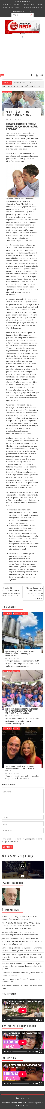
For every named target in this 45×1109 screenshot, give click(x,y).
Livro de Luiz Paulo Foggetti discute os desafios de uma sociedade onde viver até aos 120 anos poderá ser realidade (22, 957)
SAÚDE (40, 8)
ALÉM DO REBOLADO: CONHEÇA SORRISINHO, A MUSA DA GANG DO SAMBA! (11, 592)
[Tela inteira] (40, 1020)
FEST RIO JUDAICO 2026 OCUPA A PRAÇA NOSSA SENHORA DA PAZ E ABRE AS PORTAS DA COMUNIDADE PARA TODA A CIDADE (21, 711)
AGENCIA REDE (7, 92)
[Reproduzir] (4, 1020)
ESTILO (5, 8)
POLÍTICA (11, 8)
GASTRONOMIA (19, 8)
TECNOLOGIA (29, 11)
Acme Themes (23, 1105)
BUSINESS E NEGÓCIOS (18, 11)
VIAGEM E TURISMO (36, 4)
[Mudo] (36, 1020)
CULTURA (5, 4)
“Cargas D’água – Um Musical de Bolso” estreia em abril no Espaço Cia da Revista (34, 593)
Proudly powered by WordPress (14, 1103)
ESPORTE (26, 8)
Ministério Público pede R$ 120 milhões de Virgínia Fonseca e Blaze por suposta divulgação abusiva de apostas (22, 966)
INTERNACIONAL (25, 4)
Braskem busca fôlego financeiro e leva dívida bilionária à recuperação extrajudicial (20, 653)
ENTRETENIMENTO (14, 4)
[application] (23, 1010)
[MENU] (2, 75)
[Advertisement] (22, 56)
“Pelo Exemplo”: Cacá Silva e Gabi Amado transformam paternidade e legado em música (20, 768)
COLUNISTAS (33, 8)
